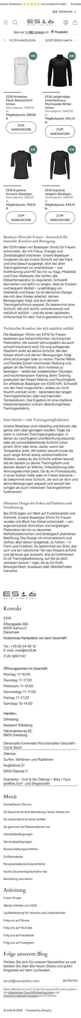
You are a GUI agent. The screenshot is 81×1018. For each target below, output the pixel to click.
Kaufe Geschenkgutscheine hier (25, 871)
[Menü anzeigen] (5, 22)
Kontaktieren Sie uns (17, 804)
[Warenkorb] (74, 22)
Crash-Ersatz (12, 898)
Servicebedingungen (17, 842)
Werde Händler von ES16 (20, 905)
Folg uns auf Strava (16, 920)
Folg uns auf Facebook (18, 935)
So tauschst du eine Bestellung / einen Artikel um (36, 812)
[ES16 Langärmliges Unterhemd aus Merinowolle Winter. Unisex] (60, 71)
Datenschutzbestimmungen (20, 995)
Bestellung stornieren (18, 879)
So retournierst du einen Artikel (24, 819)
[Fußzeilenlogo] (19, 595)
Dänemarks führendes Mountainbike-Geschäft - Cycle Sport (40, 745)
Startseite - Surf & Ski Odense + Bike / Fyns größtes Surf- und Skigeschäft (36, 781)
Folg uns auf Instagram (18, 943)
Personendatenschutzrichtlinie (24, 864)
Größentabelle (13, 857)
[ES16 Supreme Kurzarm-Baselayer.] (21, 165)
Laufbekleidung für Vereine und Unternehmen (34, 913)
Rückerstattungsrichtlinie (20, 849)
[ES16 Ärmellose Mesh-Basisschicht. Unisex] (21, 71)
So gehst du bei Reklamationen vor (26, 827)
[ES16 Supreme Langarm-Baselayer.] (60, 165)
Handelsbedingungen (18, 834)
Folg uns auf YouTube (17, 928)
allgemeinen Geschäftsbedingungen (31, 992)
